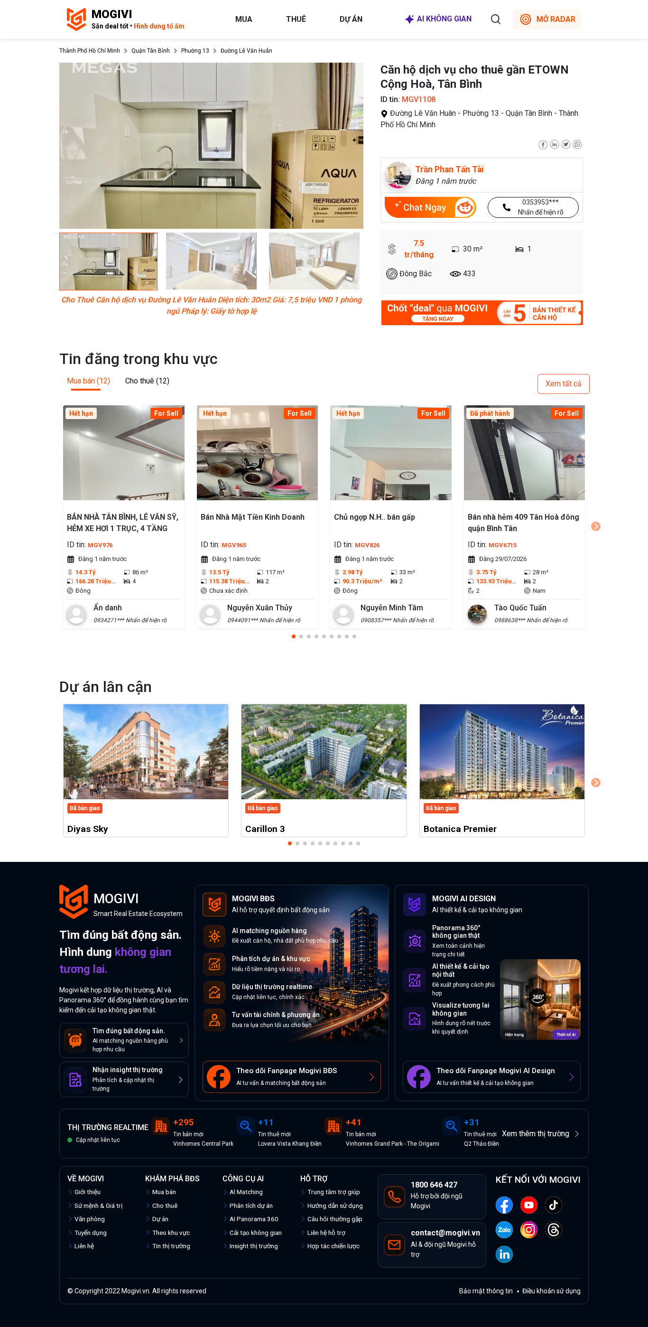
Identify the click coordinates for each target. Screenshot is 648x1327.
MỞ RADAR (556, 19)
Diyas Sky (87, 828)
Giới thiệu (87, 1192)
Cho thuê (164, 1205)
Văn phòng (89, 1219)
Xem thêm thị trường (535, 1133)
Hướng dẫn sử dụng (335, 1205)
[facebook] (543, 143)
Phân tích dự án (251, 1205)
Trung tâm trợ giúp (333, 1192)
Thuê (296, 19)
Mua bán (164, 1192)
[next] (596, 526)
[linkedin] (554, 143)
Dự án (351, 19)
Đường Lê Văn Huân (246, 50)
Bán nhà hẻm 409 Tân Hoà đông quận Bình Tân (523, 523)
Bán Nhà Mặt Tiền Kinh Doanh (253, 517)
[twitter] (566, 143)
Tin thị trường (171, 1246)
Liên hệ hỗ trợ (326, 1232)
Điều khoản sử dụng (551, 1291)
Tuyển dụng (90, 1232)
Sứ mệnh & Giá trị (98, 1205)
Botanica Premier (460, 828)
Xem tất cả (564, 383)
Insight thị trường (254, 1246)
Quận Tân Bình (150, 50)
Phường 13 (195, 50)
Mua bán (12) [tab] (88, 380)
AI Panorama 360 (254, 1219)
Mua (243, 19)
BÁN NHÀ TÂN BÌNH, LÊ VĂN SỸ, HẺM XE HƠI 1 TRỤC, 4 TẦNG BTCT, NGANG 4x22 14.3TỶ (122, 524)
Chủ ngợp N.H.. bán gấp (374, 517)
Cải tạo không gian (256, 1232)
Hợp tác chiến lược (333, 1246)
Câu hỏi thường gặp (334, 1219)
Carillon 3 (265, 828)
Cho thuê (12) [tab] (147, 380)
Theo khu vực (171, 1232)
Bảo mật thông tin (486, 1291)
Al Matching (246, 1192)
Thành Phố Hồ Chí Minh (89, 50)
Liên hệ (84, 1246)
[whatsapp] (577, 143)
